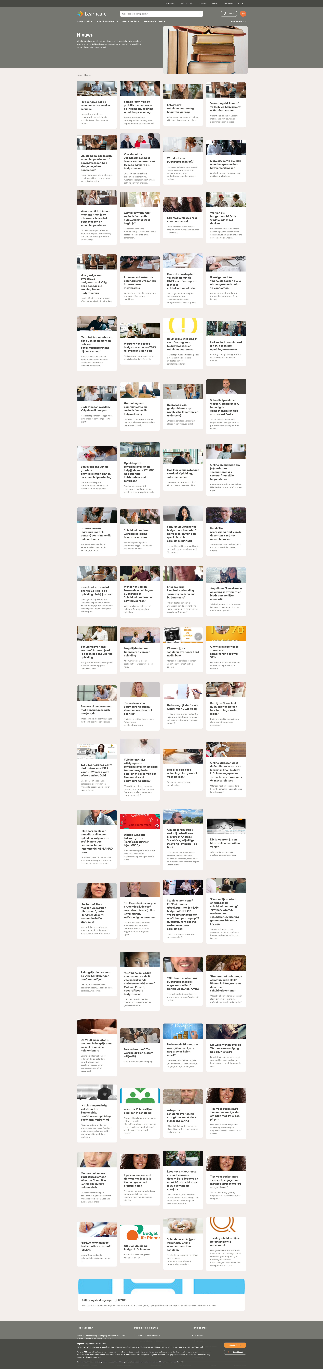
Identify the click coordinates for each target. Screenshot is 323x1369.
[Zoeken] (200, 14)
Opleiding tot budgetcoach (148, 1335)
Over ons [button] (202, 3)
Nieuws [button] (215, 3)
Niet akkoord (237, 1352)
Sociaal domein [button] (186, 3)
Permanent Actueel (153, 21)
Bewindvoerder (129, 21)
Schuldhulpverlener (106, 21)
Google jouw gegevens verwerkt (147, 1362)
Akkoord (233, 1345)
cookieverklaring (118, 1362)
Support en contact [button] (232, 3)
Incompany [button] (169, 3)
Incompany (198, 1335)
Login (231, 13)
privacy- (104, 1362)
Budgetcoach (83, 21)
